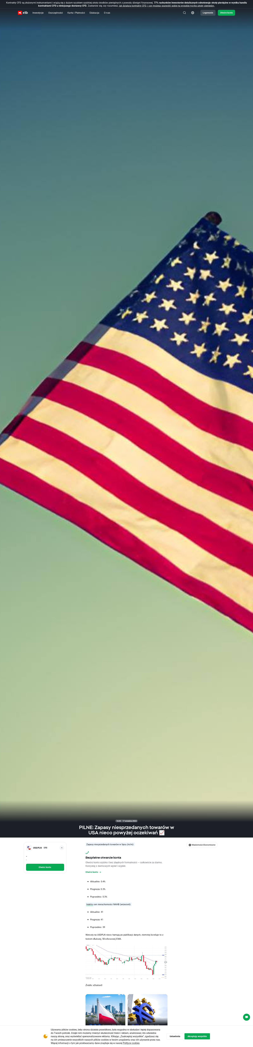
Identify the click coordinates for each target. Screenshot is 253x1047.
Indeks (89, 904)
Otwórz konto (226, 12)
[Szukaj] (184, 13)
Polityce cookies (131, 1043)
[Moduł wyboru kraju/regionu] (193, 13)
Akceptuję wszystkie (197, 1036)
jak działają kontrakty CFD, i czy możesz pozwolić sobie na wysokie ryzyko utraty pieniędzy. (167, 5)
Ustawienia (175, 1036)
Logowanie (208, 12)
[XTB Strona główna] (23, 13)
